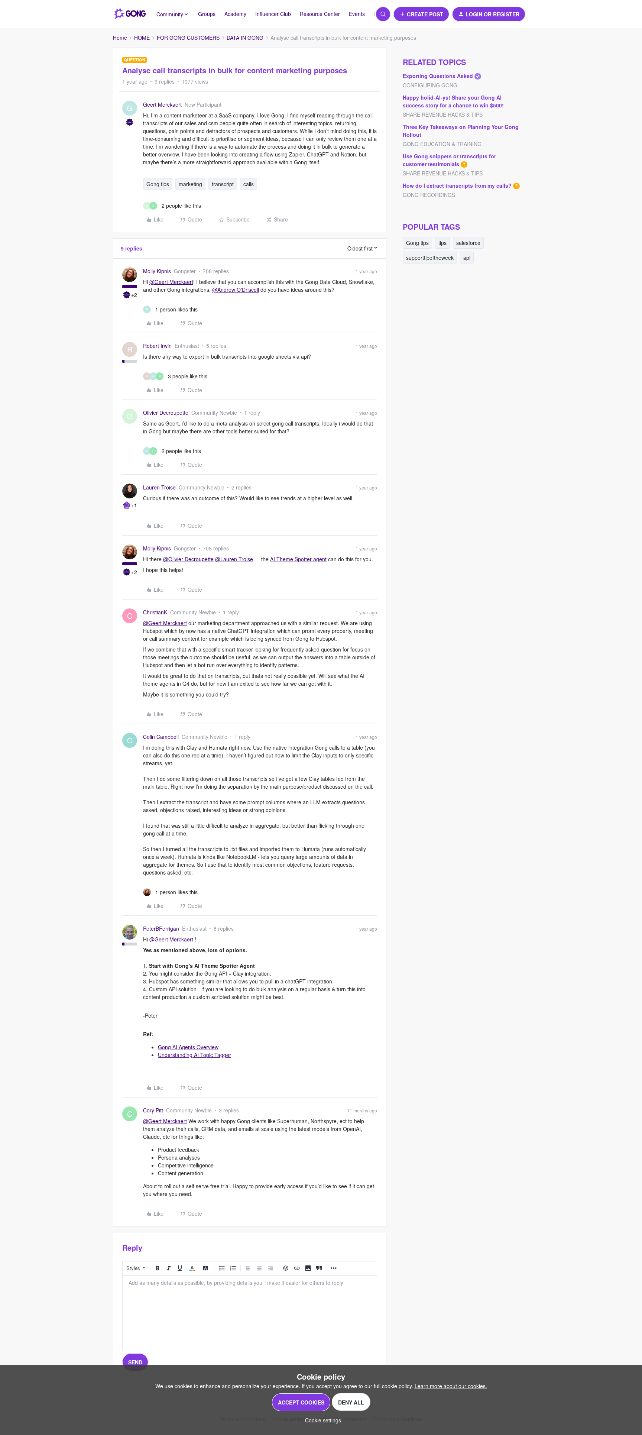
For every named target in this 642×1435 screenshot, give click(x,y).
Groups (206, 13)
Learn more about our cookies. (451, 1386)
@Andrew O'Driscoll (235, 289)
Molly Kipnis (157, 271)
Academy (235, 13)
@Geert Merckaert (171, 281)
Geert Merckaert (162, 104)
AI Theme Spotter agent (298, 559)
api (466, 257)
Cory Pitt (153, 1110)
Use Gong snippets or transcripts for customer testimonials (449, 160)
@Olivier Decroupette (188, 559)
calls (248, 184)
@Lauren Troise (234, 559)
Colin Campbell (161, 736)
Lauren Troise (159, 487)
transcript (223, 184)
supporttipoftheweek (430, 257)
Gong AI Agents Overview (188, 1047)
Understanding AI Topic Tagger (194, 1055)
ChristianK (155, 612)
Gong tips (157, 184)
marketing (190, 184)
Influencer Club (273, 13)
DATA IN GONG (245, 37)
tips (442, 242)
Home (120, 37)
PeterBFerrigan (161, 928)
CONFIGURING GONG (430, 85)
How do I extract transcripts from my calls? (457, 185)
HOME (142, 37)
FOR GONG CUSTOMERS (188, 37)
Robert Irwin (157, 345)
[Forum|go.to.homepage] (130, 14)
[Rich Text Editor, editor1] (250, 1313)
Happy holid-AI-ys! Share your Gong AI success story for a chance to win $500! (453, 101)
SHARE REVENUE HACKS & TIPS (443, 114)
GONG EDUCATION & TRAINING (442, 144)
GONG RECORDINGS (429, 194)
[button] (421, 14)
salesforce (468, 242)
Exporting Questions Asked (438, 76)
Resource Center (320, 13)
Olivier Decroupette (165, 412)
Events (357, 13)
